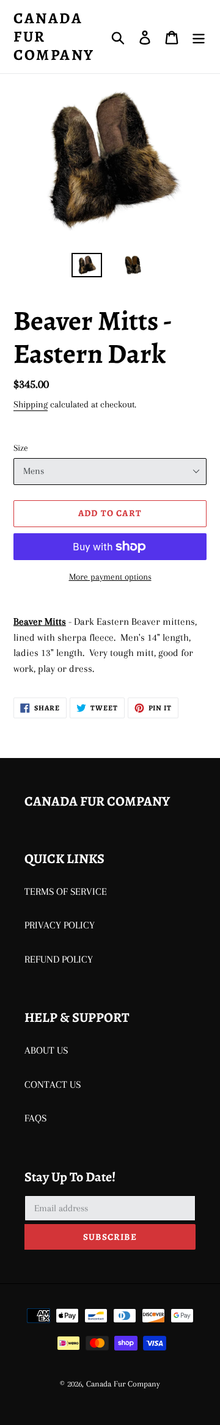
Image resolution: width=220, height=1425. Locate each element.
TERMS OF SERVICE (65, 891)
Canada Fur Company (54, 36)
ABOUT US (46, 1050)
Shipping (30, 404)
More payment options (110, 576)
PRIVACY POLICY (59, 925)
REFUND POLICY (58, 959)
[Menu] (198, 37)
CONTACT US (52, 1084)
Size (20, 448)
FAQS (35, 1118)
